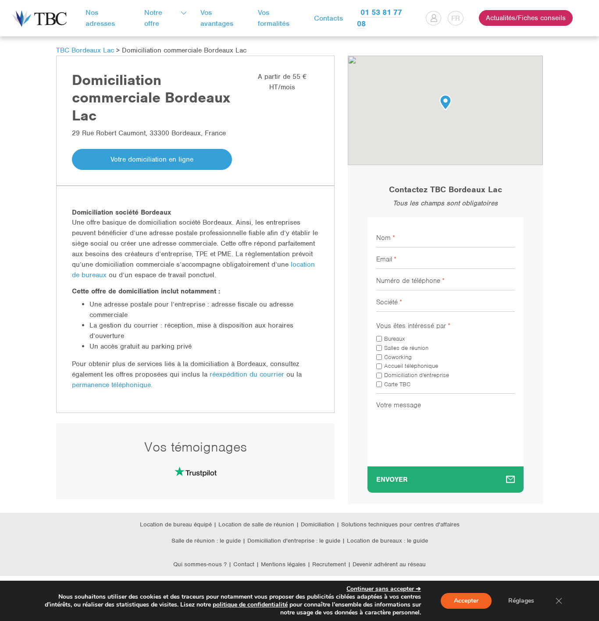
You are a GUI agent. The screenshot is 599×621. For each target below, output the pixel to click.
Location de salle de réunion (256, 524)
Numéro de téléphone (410, 280)
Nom (385, 237)
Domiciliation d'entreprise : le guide (293, 540)
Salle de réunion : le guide (206, 540)
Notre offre (153, 18)
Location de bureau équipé (176, 524)
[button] (445, 102)
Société (389, 302)
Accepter (466, 600)
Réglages (521, 600)
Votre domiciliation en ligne (152, 159)
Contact (243, 564)
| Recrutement (327, 564)
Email (386, 259)
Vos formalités (273, 18)
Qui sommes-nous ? (200, 564)
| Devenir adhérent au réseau (387, 564)
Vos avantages (216, 18)
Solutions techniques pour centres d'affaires (400, 524)
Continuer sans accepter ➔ (383, 589)
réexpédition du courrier (247, 374)
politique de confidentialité (250, 604)
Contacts (328, 18)
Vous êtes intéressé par (413, 325)
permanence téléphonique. (113, 385)
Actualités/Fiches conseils (526, 18)
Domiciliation (318, 524)
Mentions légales (284, 564)
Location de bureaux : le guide (387, 540)
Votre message (398, 405)
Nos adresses (100, 18)
